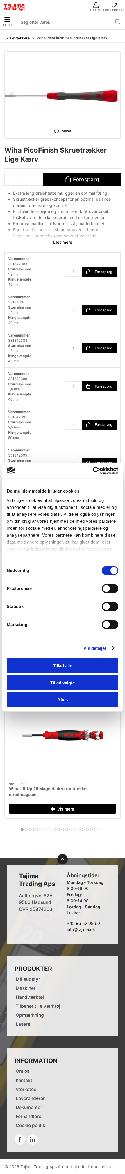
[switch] (110, 588)
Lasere (23, 1024)
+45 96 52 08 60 (83, 923)
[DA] (14, 7)
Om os (22, 1071)
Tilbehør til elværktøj (38, 1006)
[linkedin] (32, 1139)
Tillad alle (62, 665)
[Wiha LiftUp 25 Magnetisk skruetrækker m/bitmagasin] (62, 738)
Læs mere (62, 242)
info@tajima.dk (81, 929)
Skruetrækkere (17, 38)
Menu (7, 25)
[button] (62, 94)
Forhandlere (28, 1116)
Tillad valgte (62, 682)
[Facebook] (20, 1139)
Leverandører (30, 1098)
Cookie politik (30, 1125)
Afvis (62, 699)
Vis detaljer (94, 647)
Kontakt (24, 1080)
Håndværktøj (30, 997)
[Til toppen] (62, 859)
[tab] (22, 829)
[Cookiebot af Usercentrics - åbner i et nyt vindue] (92, 470)
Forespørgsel (114, 10)
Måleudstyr (28, 979)
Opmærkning (30, 1015)
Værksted (26, 1089)
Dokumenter (29, 1107)
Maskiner (25, 988)
